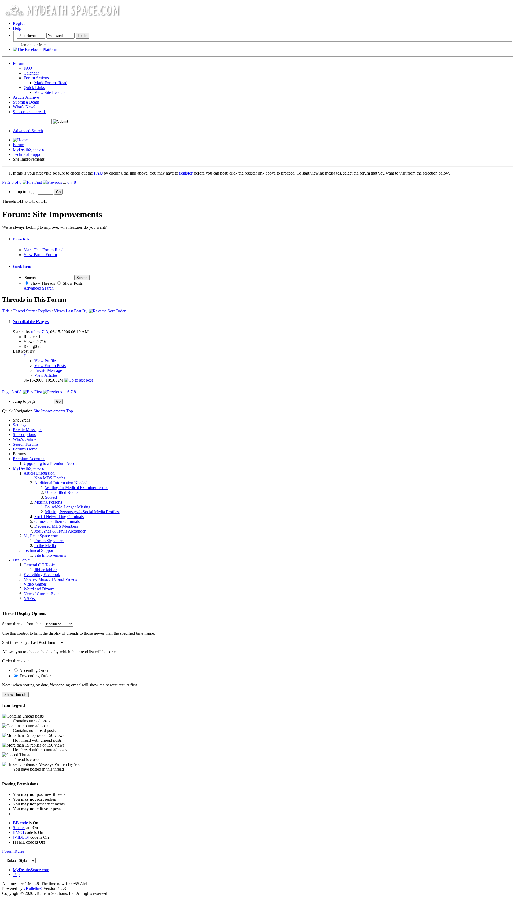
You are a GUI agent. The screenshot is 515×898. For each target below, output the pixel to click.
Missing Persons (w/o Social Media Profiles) (82, 511)
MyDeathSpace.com (30, 149)
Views (59, 311)
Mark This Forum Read (44, 249)
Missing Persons (48, 502)
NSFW (30, 598)
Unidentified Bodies (62, 492)
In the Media (45, 545)
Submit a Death (26, 102)
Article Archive (26, 97)
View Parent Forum (40, 254)
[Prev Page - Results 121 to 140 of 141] (52, 182)
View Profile (45, 361)
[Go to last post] (78, 380)
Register (20, 23)
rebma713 (39, 332)
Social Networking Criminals (59, 516)
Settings (19, 425)
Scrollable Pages (31, 321)
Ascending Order (34, 670)
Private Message (48, 370)
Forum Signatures (49, 540)
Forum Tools (21, 239)
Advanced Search (28, 130)
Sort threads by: (15, 642)
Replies (44, 311)
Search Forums (25, 444)
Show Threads (42, 283)
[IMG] (18, 832)
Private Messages (27, 429)
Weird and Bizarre (39, 589)
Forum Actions (36, 78)
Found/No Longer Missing (67, 507)
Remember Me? (32, 44)
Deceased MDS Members (56, 526)
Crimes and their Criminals (57, 521)
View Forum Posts (50, 365)
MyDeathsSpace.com (31, 869)
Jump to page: (25, 191)
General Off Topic (39, 565)
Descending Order (35, 676)
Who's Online (24, 439)
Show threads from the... (23, 624)
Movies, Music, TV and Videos (50, 579)
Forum (18, 63)
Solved (51, 497)
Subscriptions (24, 434)
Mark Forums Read (50, 82)
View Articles (45, 375)
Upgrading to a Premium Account (52, 463)
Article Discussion (39, 473)
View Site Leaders (49, 92)
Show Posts (72, 283)
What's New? (24, 107)
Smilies (19, 827)
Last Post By (76, 311)
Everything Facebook (42, 574)
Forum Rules (13, 851)
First (38, 182)
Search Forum (22, 266)
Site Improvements (50, 555)
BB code (20, 823)
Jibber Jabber (45, 569)
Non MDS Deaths (49, 478)
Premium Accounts (29, 458)
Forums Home (25, 449)
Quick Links (34, 87)
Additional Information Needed (60, 483)
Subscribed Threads (29, 111)
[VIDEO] (21, 837)
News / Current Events (43, 594)
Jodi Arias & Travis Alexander (60, 531)
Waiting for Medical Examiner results (76, 487)
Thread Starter (25, 311)
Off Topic (21, 560)
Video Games (35, 584)
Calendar (31, 73)
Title (6, 311)
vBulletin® (33, 888)
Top (69, 411)
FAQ (28, 68)
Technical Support (28, 154)
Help (17, 28)
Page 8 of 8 (11, 182)
